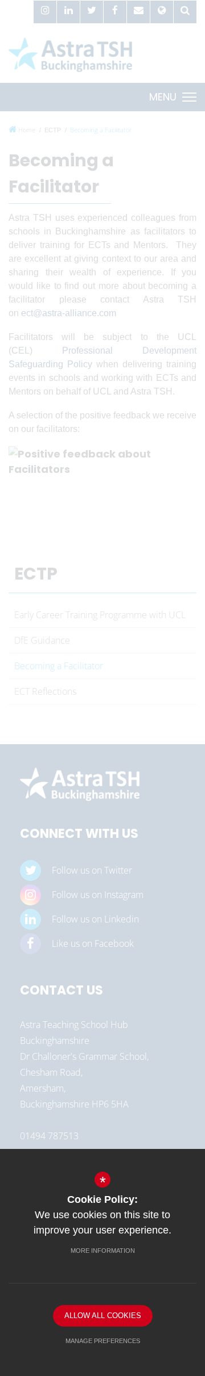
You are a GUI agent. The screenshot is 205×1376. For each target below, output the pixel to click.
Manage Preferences (102, 1340)
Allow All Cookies (102, 1315)
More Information (103, 1250)
